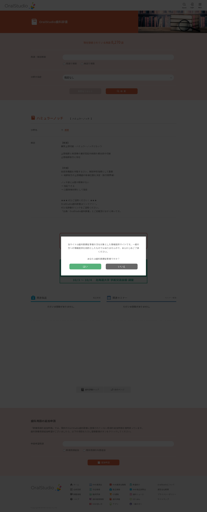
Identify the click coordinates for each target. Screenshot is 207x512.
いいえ (121, 266)
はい (85, 266)
